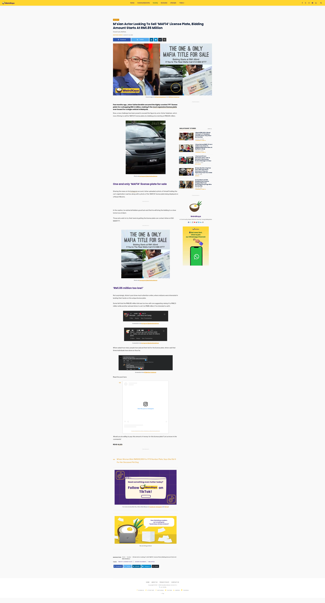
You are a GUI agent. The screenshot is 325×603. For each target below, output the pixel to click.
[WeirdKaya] (8, 2)
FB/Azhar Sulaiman (174, 97)
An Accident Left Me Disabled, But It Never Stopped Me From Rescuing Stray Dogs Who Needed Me (203, 183)
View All (210, 128)
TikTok (166, 507)
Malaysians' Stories (188, 128)
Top (163, 593)
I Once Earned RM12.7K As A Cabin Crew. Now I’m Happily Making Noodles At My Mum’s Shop (203, 147)
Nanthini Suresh (118, 35)
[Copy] (164, 39)
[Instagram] (192, 222)
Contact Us (175, 582)
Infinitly (164, 587)
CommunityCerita (200, 140)
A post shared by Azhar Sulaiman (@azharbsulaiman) (145, 430)
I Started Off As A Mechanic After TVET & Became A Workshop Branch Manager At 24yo (203, 158)
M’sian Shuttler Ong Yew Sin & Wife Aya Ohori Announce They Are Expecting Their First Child (203, 170)
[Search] (320, 3)
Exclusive (198, 164)
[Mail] (202, 222)
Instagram (134, 191)
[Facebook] (188, 222)
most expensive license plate (165, 107)
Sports (197, 176)
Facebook (152, 507)
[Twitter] (190, 222)
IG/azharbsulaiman (160, 97)
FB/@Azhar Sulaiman (150, 372)
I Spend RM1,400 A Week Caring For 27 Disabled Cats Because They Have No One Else (203, 135)
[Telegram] (156, 39)
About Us (154, 582)
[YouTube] (194, 222)
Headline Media (165, 585)
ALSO (120, 444)
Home (123, 557)
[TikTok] (196, 222)
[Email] (160, 39)
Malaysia (151, 561)
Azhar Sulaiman (140, 561)
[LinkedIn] (151, 39)
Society (116, 19)
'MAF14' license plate (125, 561)
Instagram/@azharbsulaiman (148, 176)
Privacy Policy (164, 582)
